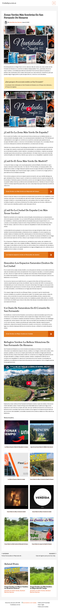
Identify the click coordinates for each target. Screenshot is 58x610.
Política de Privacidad (44, 602)
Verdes (17, 590)
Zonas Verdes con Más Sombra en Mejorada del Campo (41, 587)
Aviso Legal (41, 604)
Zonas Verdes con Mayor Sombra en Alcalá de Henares (16, 587)
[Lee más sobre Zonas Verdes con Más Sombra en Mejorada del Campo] (42, 576)
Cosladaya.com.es (9, 3)
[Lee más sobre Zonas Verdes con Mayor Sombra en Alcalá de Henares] (16, 576)
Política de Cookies (43, 606)
